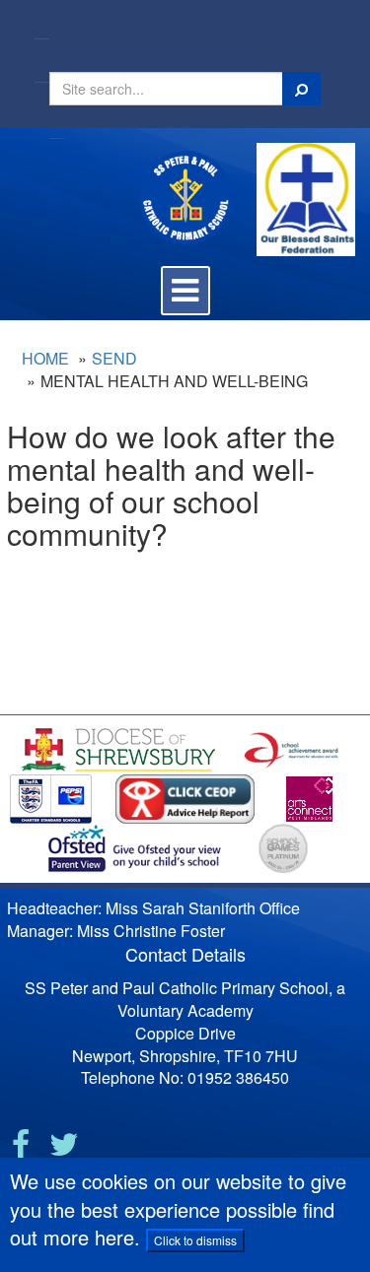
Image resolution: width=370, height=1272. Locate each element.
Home (45, 358)
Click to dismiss (195, 1240)
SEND (114, 358)
